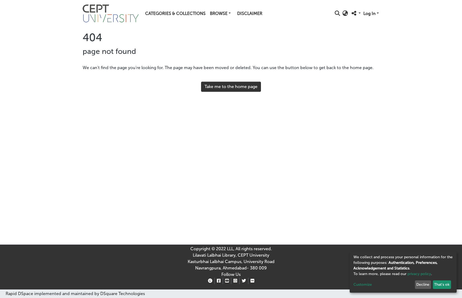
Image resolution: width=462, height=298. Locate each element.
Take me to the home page (231, 86)
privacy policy (419, 274)
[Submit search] (337, 13)
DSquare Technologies (122, 293)
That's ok (441, 284)
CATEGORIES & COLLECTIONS (175, 13)
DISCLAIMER (249, 13)
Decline (422, 284)
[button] (345, 13)
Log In (369, 13)
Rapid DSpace (19, 293)
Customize (362, 284)
